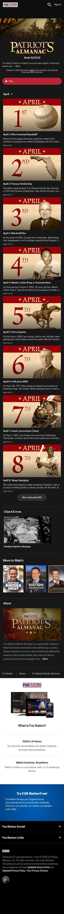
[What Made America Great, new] (13, 591)
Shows (22, 674)
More (17, 66)
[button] (49, 4)
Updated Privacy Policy (14, 871)
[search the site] (49, 4)
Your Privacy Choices (37, 871)
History (32, 70)
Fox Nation (7, 674)
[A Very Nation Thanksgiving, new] (36, 591)
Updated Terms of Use (38, 867)
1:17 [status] (8, 520)
